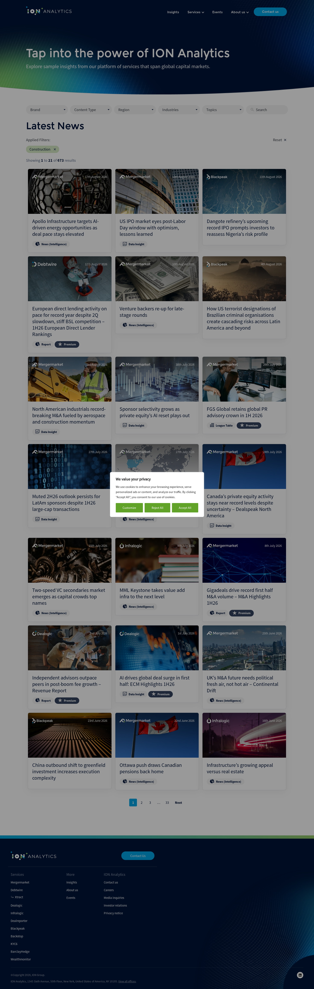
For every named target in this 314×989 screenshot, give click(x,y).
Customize (129, 508)
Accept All (185, 508)
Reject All (157, 508)
